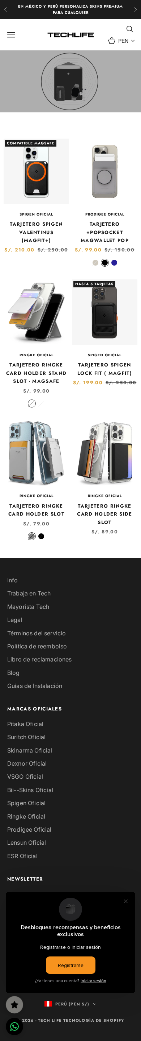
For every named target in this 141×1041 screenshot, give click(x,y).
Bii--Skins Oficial (30, 790)
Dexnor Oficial (27, 763)
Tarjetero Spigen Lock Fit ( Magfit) (104, 368)
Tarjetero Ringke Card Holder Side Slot (104, 514)
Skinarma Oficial (29, 750)
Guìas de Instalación (34, 685)
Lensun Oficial (26, 842)
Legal (14, 619)
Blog (13, 672)
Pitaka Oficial (25, 724)
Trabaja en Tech (29, 593)
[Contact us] (14, 1026)
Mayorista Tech (28, 606)
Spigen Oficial (36, 214)
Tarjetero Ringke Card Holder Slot (36, 510)
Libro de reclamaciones (39, 659)
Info (12, 580)
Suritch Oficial (26, 737)
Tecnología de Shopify (93, 1020)
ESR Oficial (22, 856)
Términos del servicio (36, 633)
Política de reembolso (37, 646)
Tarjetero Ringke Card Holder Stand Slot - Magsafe (36, 373)
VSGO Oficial (25, 776)
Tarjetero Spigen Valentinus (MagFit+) (36, 232)
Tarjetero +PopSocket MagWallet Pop (105, 232)
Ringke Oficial (37, 355)
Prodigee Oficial (104, 214)
